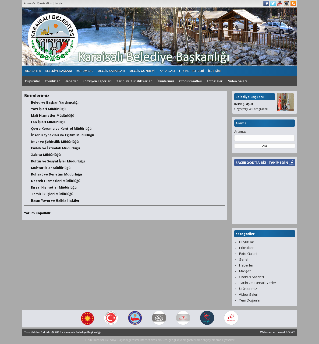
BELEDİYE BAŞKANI (58, 71)
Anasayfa (29, 3)
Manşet (245, 271)
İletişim (59, 3)
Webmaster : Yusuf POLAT (277, 332)
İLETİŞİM (214, 71)
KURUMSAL (84, 71)
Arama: (240, 131)
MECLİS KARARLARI (111, 71)
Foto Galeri (215, 81)
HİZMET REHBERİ (191, 71)
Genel (243, 259)
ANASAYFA (33, 71)
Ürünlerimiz (165, 81)
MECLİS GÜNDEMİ (142, 71)
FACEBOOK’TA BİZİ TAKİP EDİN (262, 162)
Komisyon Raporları (97, 81)
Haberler (71, 81)
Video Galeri (237, 81)
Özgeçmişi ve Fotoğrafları (251, 109)
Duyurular (32, 81)
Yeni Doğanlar (250, 300)
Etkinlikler (52, 81)
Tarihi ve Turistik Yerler (134, 81)
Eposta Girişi (44, 3)
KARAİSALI (167, 71)
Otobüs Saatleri (190, 81)
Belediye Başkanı (249, 97)
